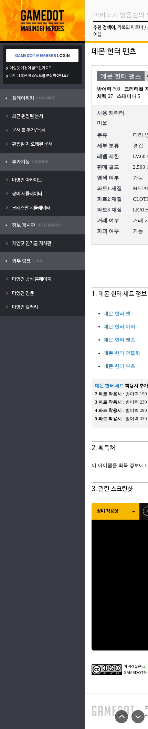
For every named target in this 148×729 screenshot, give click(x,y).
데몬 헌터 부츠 (119, 366)
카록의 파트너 (130, 27)
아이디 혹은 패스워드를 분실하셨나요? (39, 76)
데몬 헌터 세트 (109, 385)
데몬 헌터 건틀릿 (122, 353)
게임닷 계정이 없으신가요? (30, 68)
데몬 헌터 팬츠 (119, 339)
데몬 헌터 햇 (117, 313)
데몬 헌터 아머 (119, 326)
